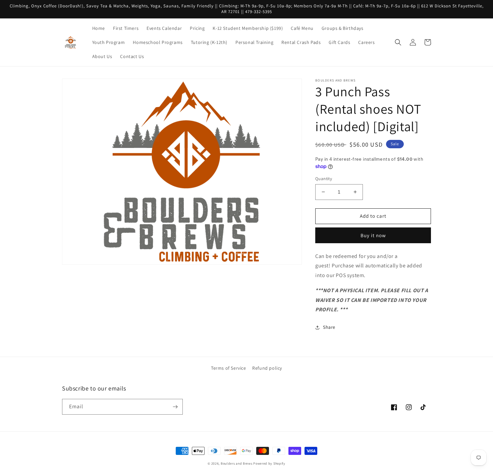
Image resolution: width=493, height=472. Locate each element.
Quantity (323, 178)
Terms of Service (228, 368)
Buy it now (373, 235)
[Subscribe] (175, 407)
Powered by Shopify (269, 463)
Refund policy (267, 368)
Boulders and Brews (237, 463)
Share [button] (329, 327)
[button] (398, 42)
